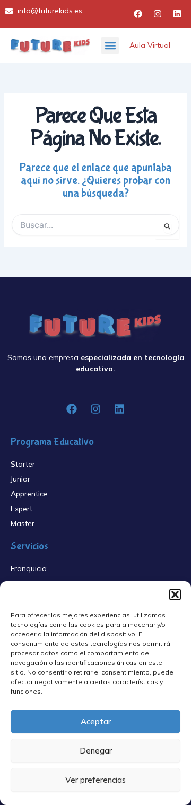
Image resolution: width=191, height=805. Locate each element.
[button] (175, 594)
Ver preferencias (95, 780)
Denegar (96, 751)
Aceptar (96, 721)
